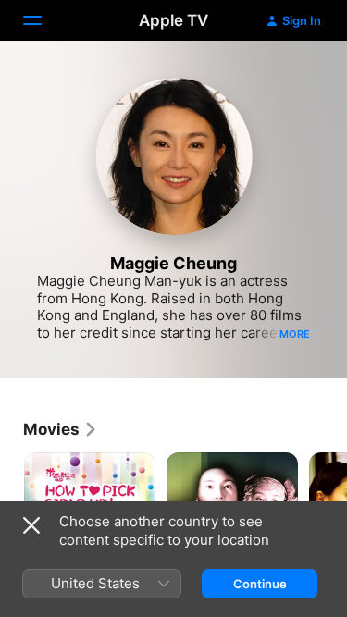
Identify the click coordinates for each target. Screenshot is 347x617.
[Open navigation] (43, 20)
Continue (260, 583)
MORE (294, 333)
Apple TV (173, 20)
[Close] (31, 525)
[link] (60, 429)
